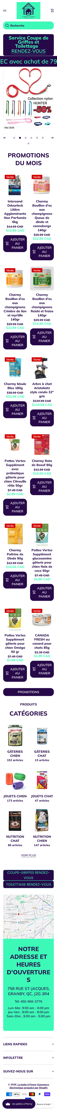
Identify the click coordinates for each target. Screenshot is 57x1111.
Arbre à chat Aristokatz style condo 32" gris (42, 390)
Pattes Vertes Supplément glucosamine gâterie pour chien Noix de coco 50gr (42, 560)
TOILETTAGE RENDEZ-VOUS (28, 884)
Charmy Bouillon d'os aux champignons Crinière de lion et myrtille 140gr (15, 307)
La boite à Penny (27, 1084)
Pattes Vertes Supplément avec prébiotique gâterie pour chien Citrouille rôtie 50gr (15, 473)
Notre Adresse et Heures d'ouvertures (28, 964)
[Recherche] (6, 25)
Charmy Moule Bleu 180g (15, 386)
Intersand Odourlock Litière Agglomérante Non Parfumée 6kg (15, 211)
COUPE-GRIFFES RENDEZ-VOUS (28, 875)
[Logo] (28, 10)
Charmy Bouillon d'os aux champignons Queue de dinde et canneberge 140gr (42, 215)
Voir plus (28, 855)
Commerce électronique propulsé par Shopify (29, 1086)
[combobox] (28, 25)
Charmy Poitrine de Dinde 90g (15, 554)
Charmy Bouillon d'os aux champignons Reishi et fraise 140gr (42, 305)
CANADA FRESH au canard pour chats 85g (41, 641)
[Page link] (28, 916)
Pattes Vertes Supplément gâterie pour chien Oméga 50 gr (15, 643)
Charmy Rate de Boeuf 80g (42, 463)
